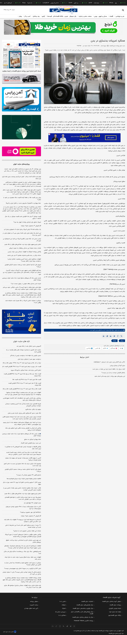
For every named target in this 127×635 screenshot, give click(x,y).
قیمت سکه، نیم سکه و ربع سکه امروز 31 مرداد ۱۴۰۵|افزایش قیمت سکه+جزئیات (22, 375)
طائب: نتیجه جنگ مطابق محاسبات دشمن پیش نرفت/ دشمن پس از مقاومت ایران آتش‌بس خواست (22, 489)
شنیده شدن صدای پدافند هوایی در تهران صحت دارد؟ (26, 284)
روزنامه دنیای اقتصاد (115, 605)
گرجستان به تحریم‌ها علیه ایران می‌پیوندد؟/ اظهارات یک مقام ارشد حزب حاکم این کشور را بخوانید (22, 521)
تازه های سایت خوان (21, 341)
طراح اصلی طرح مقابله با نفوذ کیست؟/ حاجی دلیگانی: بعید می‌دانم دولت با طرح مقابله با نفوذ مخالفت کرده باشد (22, 288)
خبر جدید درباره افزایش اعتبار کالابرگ (31, 443)
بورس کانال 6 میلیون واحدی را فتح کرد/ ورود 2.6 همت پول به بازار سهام (22, 483)
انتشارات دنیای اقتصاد (87, 601)
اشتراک (64, 608)
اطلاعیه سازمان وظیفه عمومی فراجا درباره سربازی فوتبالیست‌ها (24, 479)
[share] (59, 626)
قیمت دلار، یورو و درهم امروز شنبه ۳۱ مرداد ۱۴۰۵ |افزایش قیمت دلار (21, 367)
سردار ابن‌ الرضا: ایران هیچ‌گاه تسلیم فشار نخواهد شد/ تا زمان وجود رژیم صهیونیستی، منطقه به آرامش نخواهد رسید (22, 423)
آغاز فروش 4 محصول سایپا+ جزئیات (31, 516)
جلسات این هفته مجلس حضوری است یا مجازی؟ (27, 531)
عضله (114, 341)
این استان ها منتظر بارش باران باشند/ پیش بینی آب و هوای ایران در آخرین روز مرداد (22, 234)
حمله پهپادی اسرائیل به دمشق (32, 439)
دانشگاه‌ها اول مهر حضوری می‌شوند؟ (30, 512)
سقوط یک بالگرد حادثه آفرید (33, 409)
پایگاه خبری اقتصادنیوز (114, 615)
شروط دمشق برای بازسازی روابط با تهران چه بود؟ (27, 222)
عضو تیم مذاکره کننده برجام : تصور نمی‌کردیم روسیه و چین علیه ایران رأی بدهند (21, 178)
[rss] (63, 626)
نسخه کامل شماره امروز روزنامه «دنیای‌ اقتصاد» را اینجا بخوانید (21, 71)
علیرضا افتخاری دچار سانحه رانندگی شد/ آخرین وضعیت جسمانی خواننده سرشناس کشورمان (23, 405)
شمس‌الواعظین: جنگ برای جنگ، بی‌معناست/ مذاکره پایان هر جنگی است (22, 553)
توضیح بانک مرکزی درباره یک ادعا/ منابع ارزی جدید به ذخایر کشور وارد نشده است (22, 465)
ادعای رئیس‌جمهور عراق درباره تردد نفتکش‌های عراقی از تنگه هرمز (22, 244)
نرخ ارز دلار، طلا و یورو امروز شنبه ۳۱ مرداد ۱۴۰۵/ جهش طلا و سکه (22, 363)
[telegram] (107, 336)
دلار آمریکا (16, 3)
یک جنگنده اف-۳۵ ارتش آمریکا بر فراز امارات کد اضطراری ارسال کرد (22, 229)
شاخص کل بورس (42, 3)
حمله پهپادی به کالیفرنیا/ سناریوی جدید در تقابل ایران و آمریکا (23, 203)
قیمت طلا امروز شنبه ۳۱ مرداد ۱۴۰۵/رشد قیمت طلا (27, 380)
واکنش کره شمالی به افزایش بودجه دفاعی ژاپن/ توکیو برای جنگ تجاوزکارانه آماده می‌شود (23, 429)
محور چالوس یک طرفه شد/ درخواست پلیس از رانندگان (25, 356)
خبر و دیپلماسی (119, 16)
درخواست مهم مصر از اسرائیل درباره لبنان (29, 359)
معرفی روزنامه (34, 601)
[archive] (52, 626)
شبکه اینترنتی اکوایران (115, 608)
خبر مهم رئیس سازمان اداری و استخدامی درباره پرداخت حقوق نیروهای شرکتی (23, 541)
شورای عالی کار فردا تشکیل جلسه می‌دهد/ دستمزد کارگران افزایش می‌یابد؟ (23, 266)
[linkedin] (110, 336)
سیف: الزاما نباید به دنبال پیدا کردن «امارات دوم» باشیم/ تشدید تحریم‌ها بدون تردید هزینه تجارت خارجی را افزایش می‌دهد (23, 453)
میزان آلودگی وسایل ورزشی (117, 366)
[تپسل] (49, 134)
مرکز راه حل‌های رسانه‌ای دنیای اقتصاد (82, 617)
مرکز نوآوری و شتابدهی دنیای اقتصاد (83, 608)
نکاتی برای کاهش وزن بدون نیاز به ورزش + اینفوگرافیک (109, 362)
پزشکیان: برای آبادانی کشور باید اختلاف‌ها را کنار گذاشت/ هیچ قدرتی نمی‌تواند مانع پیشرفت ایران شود (22, 399)
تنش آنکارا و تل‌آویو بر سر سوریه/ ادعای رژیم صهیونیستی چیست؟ (22, 568)
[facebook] (117, 336)
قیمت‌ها (49, 16)
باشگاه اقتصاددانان (58, 16)
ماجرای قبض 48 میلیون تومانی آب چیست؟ (28, 475)
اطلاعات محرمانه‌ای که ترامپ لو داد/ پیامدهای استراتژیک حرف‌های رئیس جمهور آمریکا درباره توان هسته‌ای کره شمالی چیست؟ (22, 547)
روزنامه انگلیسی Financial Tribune (83, 621)
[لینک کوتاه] (121, 336)
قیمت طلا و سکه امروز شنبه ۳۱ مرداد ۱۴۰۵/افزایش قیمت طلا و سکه (22, 389)
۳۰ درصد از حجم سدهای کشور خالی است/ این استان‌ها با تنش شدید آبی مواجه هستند (23, 526)
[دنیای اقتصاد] (63, 10)
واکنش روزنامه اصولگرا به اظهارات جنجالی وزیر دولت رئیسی (24, 252)
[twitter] (114, 336)
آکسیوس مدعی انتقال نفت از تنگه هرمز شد (29, 346)
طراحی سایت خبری (9, 632)
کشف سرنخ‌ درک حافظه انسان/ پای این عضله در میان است (108, 369)
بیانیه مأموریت (34, 605)
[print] (103, 336)
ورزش (122, 341)
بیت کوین (63, 3)
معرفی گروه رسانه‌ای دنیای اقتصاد (111, 601)
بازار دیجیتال (72, 16)
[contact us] (56, 626)
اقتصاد (111, 16)
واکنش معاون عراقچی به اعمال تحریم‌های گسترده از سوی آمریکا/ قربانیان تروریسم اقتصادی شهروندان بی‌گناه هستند (23, 536)
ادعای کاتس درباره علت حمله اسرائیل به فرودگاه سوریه (26, 370)
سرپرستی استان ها (60, 612)
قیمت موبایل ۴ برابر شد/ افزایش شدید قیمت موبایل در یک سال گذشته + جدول (23, 217)
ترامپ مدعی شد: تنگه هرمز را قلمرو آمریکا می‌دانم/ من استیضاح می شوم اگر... (22, 240)
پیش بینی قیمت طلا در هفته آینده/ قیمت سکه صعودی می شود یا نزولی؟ (22, 199)
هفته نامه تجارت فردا (115, 612)
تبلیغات (64, 605)
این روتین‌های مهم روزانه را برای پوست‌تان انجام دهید (109, 376)
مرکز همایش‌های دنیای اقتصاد (84, 605)
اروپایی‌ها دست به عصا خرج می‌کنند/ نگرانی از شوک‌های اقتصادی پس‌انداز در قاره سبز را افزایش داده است (23, 498)
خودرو (66, 16)
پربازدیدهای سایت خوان (21, 164)
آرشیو (43, 16)
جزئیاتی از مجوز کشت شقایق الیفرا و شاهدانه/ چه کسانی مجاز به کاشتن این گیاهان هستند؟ (22, 564)
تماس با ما (63, 601)
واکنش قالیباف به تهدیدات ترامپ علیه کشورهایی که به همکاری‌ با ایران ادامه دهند (23, 448)
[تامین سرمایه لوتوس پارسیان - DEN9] (21, 127)
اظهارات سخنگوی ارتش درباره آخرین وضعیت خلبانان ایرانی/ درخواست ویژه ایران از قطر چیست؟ (24, 260)
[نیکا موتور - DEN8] (21, 79)
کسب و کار (27, 16)
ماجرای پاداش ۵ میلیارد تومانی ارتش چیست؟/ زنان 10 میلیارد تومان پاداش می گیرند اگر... (22, 573)
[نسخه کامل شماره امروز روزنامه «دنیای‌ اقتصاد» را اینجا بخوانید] (21, 54)
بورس (95, 16)
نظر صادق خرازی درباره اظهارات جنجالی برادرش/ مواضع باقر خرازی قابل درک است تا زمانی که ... (22, 586)
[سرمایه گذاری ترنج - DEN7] (63, 27)
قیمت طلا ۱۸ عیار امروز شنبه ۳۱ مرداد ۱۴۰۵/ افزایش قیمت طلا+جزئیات (24, 384)
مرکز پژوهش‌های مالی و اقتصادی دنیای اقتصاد (82, 613)
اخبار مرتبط (84, 357)
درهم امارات (83, 3)
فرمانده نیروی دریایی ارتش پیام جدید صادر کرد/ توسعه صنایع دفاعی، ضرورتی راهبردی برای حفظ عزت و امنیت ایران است (21, 418)
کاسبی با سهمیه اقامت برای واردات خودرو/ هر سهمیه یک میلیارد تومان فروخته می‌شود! (23, 459)
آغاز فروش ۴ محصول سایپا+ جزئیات (31, 226)
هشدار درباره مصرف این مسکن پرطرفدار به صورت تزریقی (25, 248)
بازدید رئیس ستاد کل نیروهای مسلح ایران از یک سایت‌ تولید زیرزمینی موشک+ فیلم (21, 279)
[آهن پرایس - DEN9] (21, 99)
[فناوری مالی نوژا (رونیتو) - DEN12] (21, 322)
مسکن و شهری (103, 16)
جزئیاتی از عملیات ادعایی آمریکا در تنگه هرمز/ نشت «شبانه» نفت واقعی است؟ (23, 302)
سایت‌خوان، (117, 330)
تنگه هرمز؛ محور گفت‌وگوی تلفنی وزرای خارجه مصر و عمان (24, 413)
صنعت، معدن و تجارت (85, 16)
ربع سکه (123, 3)
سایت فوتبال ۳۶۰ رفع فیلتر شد (32, 503)
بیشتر (20, 16)
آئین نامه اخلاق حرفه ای (31, 608)
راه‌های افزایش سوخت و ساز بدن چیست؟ (113, 373)
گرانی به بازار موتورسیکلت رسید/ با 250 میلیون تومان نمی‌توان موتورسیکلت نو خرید (23, 508)
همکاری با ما (62, 615)
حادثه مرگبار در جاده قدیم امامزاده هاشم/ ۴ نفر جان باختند (24, 255)
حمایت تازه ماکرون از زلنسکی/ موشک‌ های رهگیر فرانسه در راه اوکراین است (23, 351)
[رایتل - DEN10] (21, 151)
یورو (103, 3)
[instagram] (74, 626)
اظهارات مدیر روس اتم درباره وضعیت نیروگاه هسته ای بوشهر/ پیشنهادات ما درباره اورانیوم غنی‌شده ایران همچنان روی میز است (23, 394)
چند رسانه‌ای (36, 16)
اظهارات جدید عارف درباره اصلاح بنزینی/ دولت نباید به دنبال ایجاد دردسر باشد (23, 558)
